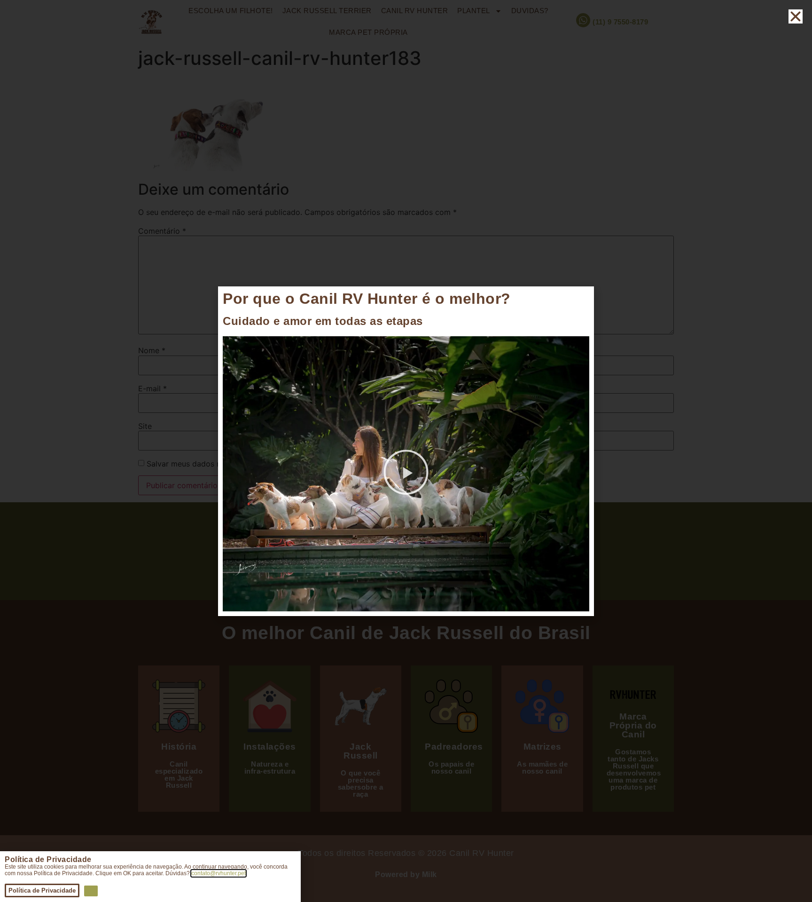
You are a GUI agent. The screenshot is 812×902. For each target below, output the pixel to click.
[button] (406, 473)
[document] (406, 451)
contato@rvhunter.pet (218, 873)
